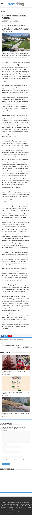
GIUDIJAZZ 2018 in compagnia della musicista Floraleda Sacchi (11, 344)
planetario (20, 339)
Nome (3, 444)
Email (3, 449)
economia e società (9, 10)
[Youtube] (18, 511)
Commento (4, 430)
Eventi (13, 21)
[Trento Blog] (16, 4)
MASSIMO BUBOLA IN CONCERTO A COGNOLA (22, 348)
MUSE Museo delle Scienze (9, 339)
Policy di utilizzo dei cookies (25, 509)
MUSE (17, 69)
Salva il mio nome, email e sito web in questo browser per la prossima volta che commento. (15, 460)
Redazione (5, 20)
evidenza (17, 21)
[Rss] (13, 511)
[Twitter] (16, 511)
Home (2, 10)
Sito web (4, 454)
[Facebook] (15, 511)
